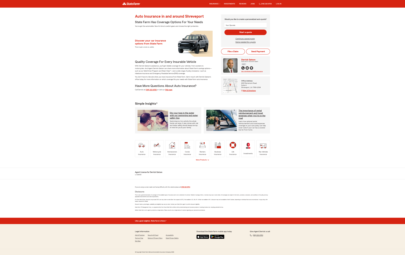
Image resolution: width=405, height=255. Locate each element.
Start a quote (245, 32)
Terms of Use (139, 238)
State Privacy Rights (172, 238)
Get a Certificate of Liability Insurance (252, 71)
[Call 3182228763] (243, 68)
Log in (278, 4)
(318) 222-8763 (266, 4)
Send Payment (258, 51)
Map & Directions (249, 90)
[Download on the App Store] (202, 237)
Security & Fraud (153, 235)
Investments (229, 4)
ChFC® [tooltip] (243, 64)
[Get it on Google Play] (217, 237)
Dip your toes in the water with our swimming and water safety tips (184, 115)
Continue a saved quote (245, 39)
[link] (131, 4)
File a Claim (233, 51)
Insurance (214, 4)
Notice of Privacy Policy (155, 238)
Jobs (252, 4)
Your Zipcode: (231, 25)
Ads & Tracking (139, 235)
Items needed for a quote (246, 42)
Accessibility (170, 235)
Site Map (138, 241)
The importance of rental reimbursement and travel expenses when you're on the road (252, 114)
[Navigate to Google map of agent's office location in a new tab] (251, 68)
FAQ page (168, 90)
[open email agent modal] (247, 68)
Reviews (242, 4)
